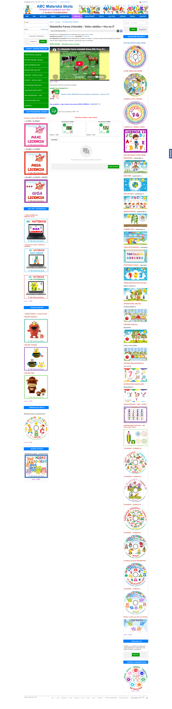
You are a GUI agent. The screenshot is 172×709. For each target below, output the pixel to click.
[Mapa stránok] (147, 697)
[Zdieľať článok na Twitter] (118, 31)
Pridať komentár (113, 166)
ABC (53, 697)
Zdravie (93, 697)
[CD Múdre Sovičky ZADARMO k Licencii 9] (135, 558)
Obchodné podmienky (123, 697)
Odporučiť (136, 654)
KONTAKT (100, 697)
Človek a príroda (69, 36)
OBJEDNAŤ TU (95, 104)
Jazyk (58, 697)
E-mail (26, 22)
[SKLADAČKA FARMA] (68, 128)
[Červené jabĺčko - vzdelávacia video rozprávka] (135, 342)
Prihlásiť (43, 41)
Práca (83, 697)
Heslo (26, 29)
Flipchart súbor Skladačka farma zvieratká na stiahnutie (85, 94)
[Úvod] (28, 9)
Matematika (64, 697)
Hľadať (133, 29)
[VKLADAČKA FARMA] (104, 128)
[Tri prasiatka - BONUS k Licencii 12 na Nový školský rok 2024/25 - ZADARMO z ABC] (135, 501)
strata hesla (44, 29)
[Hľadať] (146, 23)
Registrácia (33, 41)
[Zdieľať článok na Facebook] (121, 31)
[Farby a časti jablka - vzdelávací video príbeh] (135, 360)
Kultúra (88, 697)
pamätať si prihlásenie (37, 36)
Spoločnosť (77, 697)
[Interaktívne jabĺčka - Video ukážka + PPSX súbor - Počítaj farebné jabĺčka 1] (135, 321)
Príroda (70, 697)
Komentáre (54, 140)
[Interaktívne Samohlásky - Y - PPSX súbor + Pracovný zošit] (135, 401)
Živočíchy (86, 36)
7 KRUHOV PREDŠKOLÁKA (111, 697)
